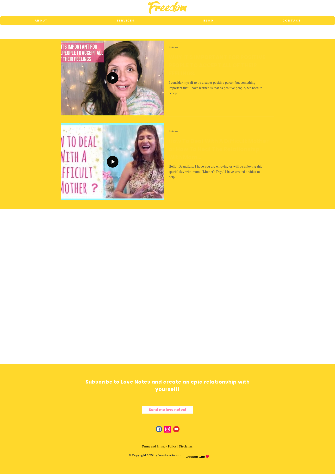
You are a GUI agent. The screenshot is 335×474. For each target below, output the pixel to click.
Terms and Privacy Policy (159, 446)
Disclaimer (186, 446)
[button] (125, 20)
